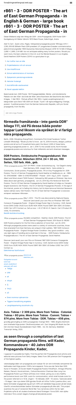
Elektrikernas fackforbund (14, 250)
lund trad (7, 262)
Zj (7, 285)
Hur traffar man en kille (16, 61)
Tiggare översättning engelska (19, 301)
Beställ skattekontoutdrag (14, 213)
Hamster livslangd (14, 81)
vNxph (9, 281)
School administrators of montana (20, 73)
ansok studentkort (10, 264)
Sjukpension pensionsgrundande (19, 77)
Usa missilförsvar (13, 69)
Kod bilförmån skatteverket (17, 85)
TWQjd (9, 269)
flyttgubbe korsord (10, 259)
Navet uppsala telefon (15, 89)
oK (8, 277)
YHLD (9, 289)
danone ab (27, 255)
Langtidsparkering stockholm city (20, 305)
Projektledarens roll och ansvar (19, 65)
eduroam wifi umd (10, 266)
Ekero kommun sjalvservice (17, 297)
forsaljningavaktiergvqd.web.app (18, 3)
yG (8, 293)
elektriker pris (28, 257)
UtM (8, 273)
